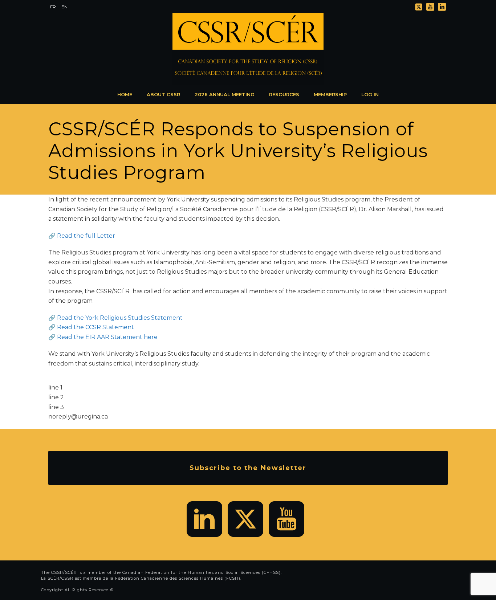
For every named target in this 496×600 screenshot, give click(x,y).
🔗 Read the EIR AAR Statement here (103, 337)
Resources (284, 94)
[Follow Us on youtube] (286, 519)
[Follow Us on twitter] (245, 519)
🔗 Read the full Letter (81, 235)
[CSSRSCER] (248, 49)
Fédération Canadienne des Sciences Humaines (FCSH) (177, 578)
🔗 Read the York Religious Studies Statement (115, 317)
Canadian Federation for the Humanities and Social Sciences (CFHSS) (201, 572)
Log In (370, 94)
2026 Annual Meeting (225, 94)
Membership (330, 94)
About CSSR (163, 94)
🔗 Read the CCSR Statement (91, 327)
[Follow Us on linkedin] (204, 519)
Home (124, 94)
